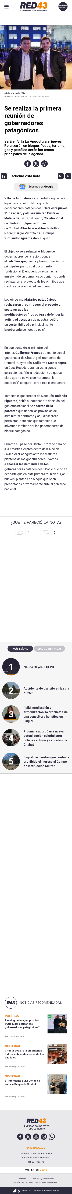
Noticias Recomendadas (41, 1003)
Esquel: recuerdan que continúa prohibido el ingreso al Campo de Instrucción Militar (46, 761)
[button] (27, 163)
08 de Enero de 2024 (14, 93)
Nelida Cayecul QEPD (39, 667)
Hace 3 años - (21, 97)
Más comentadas (49, 648)
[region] (36, 564)
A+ (61, 176)
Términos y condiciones (43, 1179)
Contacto (22, 1179)
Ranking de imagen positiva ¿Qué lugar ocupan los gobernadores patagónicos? (22, 1024)
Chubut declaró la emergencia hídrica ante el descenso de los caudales (24, 1054)
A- (68, 176)
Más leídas (20, 648)
